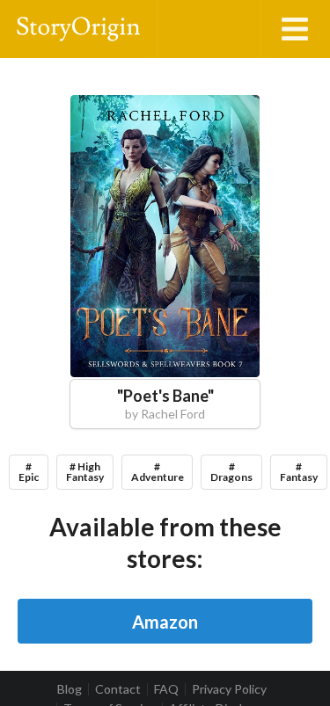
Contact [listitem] (118, 689)
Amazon (165, 621)
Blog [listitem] (69, 689)
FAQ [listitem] (166, 689)
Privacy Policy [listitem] (229, 689)
